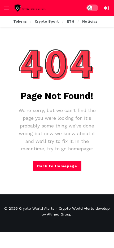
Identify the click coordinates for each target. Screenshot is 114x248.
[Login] (106, 8)
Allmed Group (59, 214)
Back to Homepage (57, 166)
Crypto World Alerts (36, 208)
